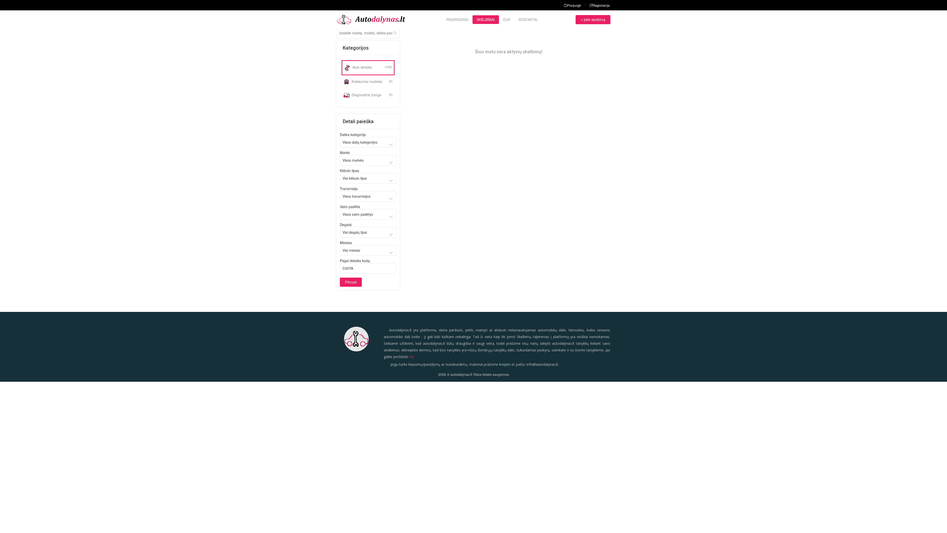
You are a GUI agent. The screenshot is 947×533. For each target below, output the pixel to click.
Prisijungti (574, 5)
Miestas (346, 242)
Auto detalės (371, 67)
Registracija (601, 5)
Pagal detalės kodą (355, 260)
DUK (506, 19)
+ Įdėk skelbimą (593, 19)
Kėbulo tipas (349, 170)
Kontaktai (528, 19)
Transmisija (349, 188)
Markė (345, 152)
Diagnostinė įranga (372, 94)
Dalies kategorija (353, 134)
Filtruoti (351, 282)
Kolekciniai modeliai (372, 81)
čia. (411, 356)
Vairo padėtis (350, 206)
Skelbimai (486, 19)
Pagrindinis (457, 19)
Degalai (346, 224)
